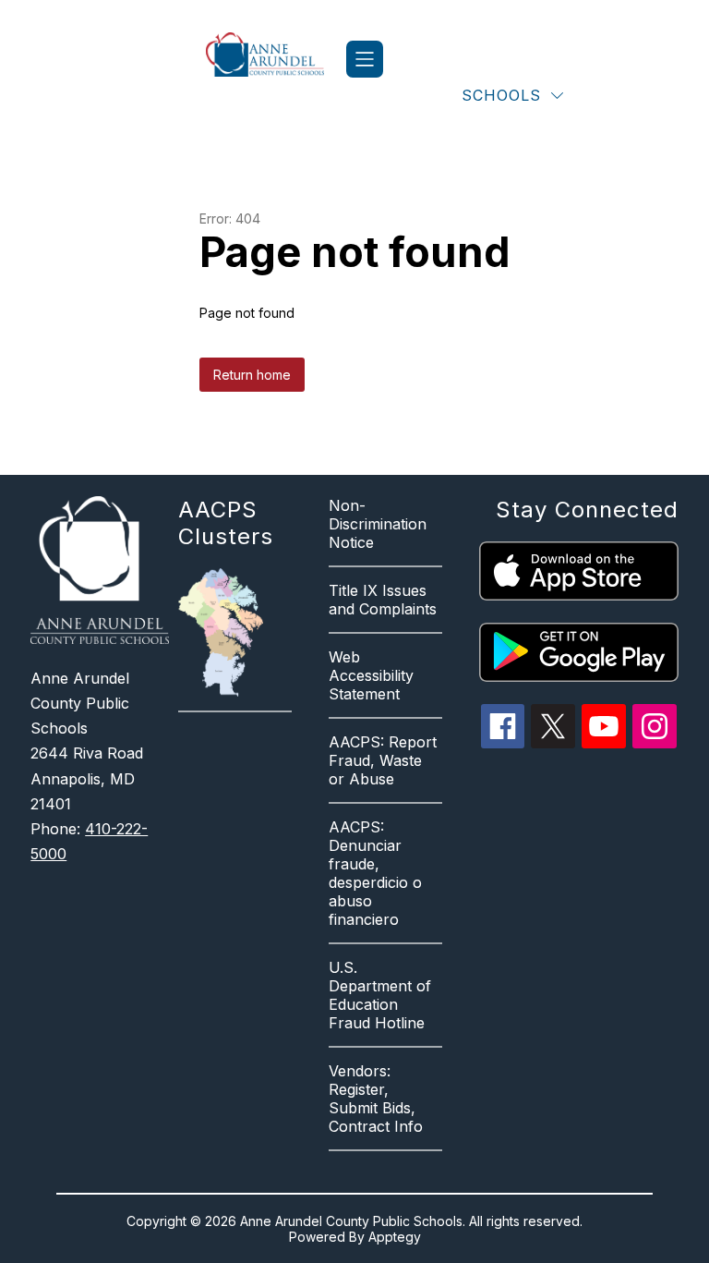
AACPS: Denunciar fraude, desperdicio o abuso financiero (375, 873)
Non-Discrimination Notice (378, 524)
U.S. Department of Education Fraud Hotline (380, 995)
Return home (252, 375)
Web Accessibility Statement (371, 675)
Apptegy (394, 1237)
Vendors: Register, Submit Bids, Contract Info (376, 1098)
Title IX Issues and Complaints (383, 599)
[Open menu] (364, 59)
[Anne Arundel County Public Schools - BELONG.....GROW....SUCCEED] (276, 59)
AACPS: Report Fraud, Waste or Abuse (383, 760)
